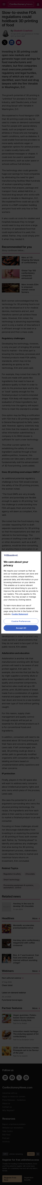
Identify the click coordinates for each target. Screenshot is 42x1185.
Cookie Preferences (21, 621)
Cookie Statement (20, 614)
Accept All (21, 628)
